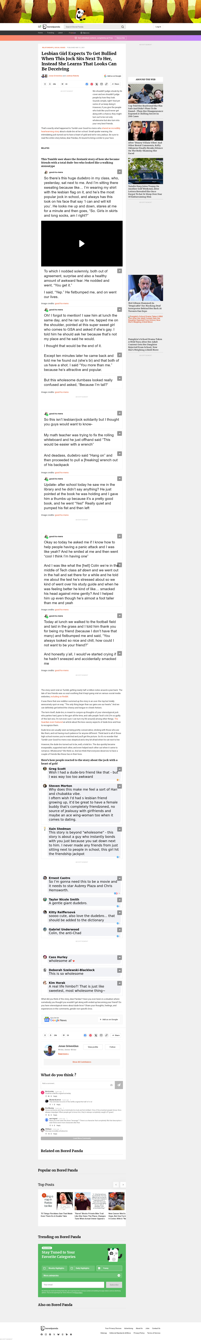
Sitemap (103, 1333)
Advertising (128, 1328)
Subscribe (114, 1285)
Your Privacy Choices (113, 1328)
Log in (158, 27)
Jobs (147, 1328)
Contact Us (156, 1328)
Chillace (48, 1129)
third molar (49, 1091)
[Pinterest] (50, 1334)
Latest (60, 33)
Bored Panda (49, 1328)
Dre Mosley (49, 1108)
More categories (51, 1275)
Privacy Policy (139, 1333)
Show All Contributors (82, 1062)
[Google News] (71, 1334)
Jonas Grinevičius (55, 76)
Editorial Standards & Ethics (120, 1333)
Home (40, 33)
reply (55, 1096)
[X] (54, 1334)
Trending (50, 33)
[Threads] (63, 1334)
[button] (116, 1185)
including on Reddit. (60, 696)
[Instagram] (46, 1334)
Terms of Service (153, 1333)
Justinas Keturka (72, 76)
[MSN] (67, 1334)
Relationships (48, 47)
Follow (112, 1047)
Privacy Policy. (79, 1292)
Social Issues (59, 47)
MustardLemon (55, 1100)
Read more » (63, 1054)
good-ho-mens (62, 303)
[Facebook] (42, 1334)
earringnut (53, 1118)
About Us (139, 1328)
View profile (93, 1047)
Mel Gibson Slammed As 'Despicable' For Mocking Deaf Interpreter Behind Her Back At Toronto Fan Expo (145, 307)
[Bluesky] (58, 1334)
